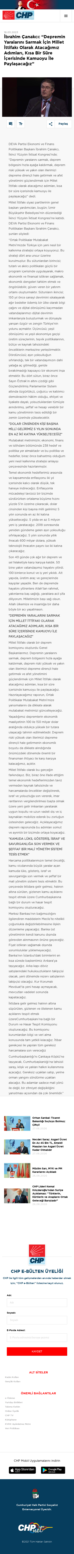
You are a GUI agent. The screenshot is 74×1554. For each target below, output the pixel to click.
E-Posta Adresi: (16, 1330)
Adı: (9, 1295)
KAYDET (37, 1352)
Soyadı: (11, 1313)
